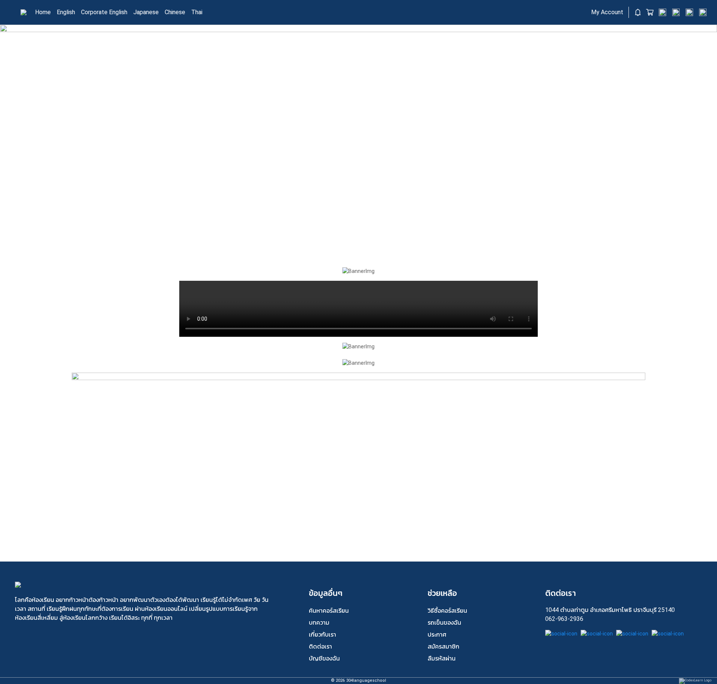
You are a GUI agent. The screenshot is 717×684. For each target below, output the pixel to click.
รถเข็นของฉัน (444, 622)
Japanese (146, 12)
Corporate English (104, 12)
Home (43, 12)
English (66, 12)
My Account (607, 12)
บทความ (319, 622)
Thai (196, 12)
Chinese (175, 12)
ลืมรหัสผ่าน (442, 658)
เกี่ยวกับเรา (322, 634)
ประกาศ (437, 634)
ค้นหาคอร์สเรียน (329, 610)
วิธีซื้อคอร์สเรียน (447, 610)
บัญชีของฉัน (324, 658)
